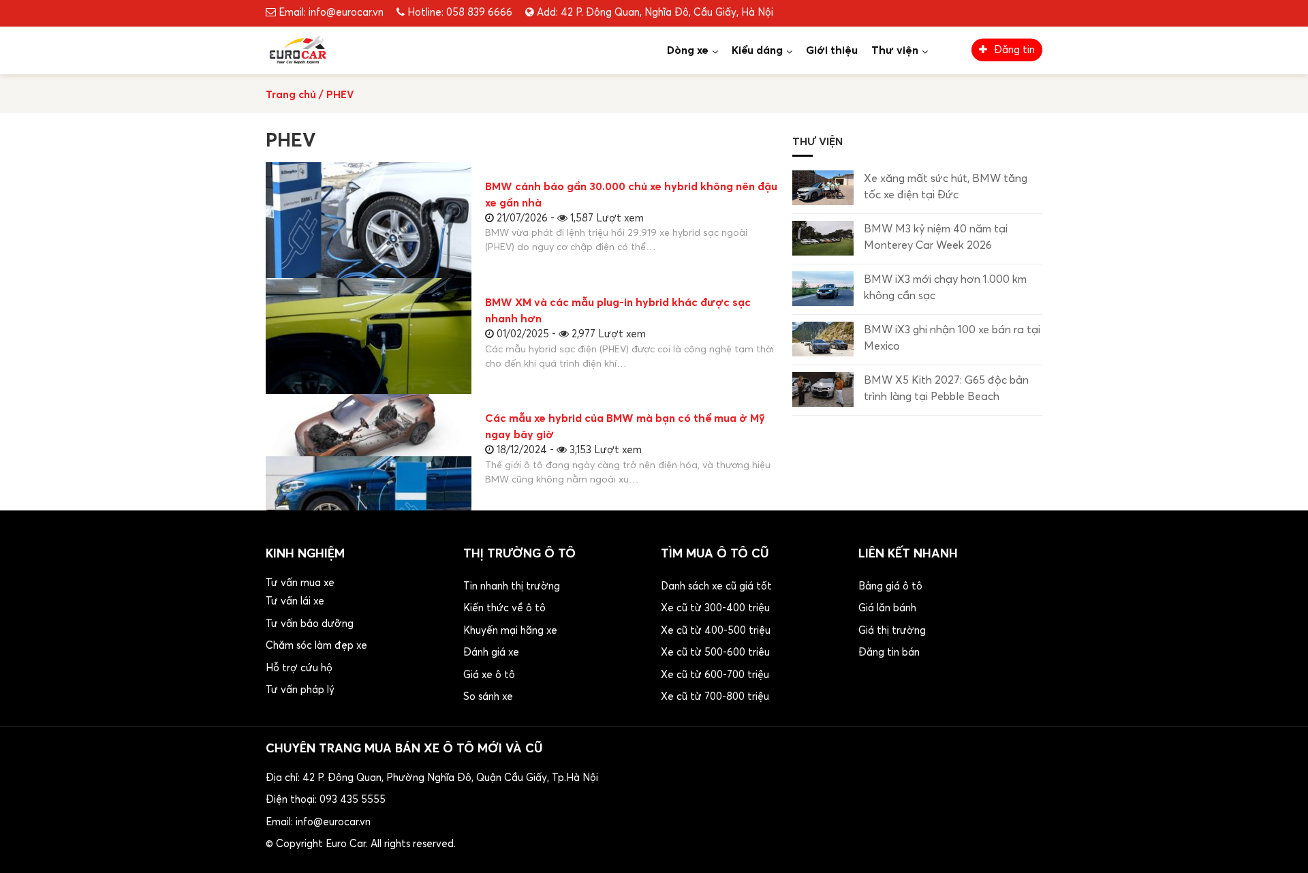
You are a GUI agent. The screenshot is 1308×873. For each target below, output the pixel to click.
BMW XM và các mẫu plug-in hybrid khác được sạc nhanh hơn (618, 310)
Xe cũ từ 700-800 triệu (715, 697)
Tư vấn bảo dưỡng (310, 624)
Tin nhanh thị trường (511, 586)
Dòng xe (687, 50)
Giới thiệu (832, 50)
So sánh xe (488, 697)
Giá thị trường (892, 631)
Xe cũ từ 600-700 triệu (715, 675)
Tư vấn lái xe (295, 601)
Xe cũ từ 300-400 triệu (715, 608)
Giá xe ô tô (489, 675)
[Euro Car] (298, 49)
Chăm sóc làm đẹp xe (316, 646)
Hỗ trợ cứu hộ (299, 668)
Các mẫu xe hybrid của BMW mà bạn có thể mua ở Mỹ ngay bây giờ (625, 426)
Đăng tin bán (889, 652)
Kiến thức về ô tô (504, 608)
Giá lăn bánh (887, 608)
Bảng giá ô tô (890, 586)
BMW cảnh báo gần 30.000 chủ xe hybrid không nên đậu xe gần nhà (631, 195)
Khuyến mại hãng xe (510, 631)
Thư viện (894, 50)
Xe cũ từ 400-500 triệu (715, 631)
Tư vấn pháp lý (300, 690)
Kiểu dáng (757, 50)
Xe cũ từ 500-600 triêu (715, 652)
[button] (358, 639)
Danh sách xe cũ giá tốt (716, 586)
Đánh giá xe (491, 652)
